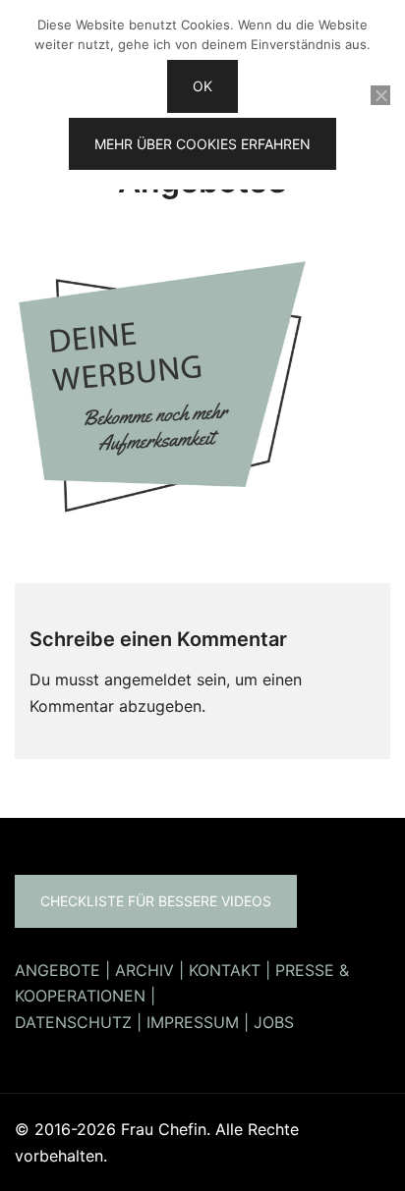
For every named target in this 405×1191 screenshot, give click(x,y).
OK (202, 86)
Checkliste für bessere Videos (155, 901)
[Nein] (380, 95)
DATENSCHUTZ (73, 1022)
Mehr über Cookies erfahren (202, 143)
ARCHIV (144, 970)
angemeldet (148, 679)
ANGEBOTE (57, 970)
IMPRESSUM (192, 1022)
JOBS (274, 1022)
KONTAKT (224, 970)
